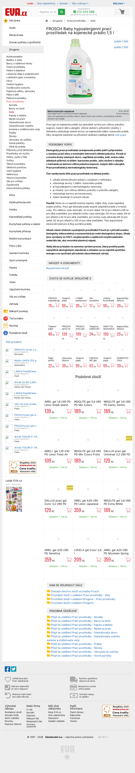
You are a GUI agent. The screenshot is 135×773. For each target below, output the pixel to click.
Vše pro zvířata (14, 181)
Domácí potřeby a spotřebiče (25, 42)
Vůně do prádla (17, 146)
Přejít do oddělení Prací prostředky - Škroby (76, 647)
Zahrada (13, 303)
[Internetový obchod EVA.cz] (18, 11)
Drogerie (14, 49)
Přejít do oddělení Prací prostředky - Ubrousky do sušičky (84, 651)
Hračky (13, 209)
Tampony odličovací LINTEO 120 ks (94, 330)
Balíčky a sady (14, 60)
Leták (30, 3)
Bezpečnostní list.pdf (57, 268)
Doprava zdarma (13, 724)
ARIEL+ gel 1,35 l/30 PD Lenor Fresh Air (56, 452)
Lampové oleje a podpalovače (22, 73)
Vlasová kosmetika (16, 177)
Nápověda (75, 715)
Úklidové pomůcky (16, 167)
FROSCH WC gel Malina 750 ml (94, 361)
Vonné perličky (17, 143)
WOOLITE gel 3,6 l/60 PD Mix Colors (87, 403)
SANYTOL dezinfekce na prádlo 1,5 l (109, 330)
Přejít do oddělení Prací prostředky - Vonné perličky (81, 655)
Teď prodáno (16, 318)
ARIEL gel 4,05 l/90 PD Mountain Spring (116, 551)
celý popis (120, 134)
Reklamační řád (34, 721)
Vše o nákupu (79, 3)
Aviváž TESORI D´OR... (26, 436)
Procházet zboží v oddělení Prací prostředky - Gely (80, 595)
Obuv (9, 80)
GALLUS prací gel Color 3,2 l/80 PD (55, 502)
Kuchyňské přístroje (20, 231)
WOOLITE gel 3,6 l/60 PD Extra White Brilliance (117, 504)
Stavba (13, 267)
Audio (12, 27)
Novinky (13, 325)
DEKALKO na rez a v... (26, 349)
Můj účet (118, 3)
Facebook (75, 718)
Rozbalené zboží (18, 332)
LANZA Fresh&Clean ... (26, 371)
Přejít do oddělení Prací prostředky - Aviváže (77, 617)
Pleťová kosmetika (16, 98)
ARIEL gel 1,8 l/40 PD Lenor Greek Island (57, 403)
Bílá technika (16, 35)
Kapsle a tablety (17, 115)
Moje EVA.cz (54, 712)
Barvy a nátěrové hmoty (19, 63)
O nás (29, 710)
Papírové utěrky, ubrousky (20, 91)
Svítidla (13, 274)
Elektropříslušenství (20, 202)
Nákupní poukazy (18, 311)
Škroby (13, 136)
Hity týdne (14, 20)
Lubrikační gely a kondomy (21, 77)
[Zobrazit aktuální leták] (14, 498)
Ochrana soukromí (31, 725)
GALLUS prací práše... (26, 404)
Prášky (12, 132)
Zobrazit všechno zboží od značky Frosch (75, 591)
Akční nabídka (12, 718)
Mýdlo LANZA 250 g (25, 360)
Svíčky (10, 160)
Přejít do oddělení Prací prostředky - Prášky (76, 644)
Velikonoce (12, 174)
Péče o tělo (15, 245)
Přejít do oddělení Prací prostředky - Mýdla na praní (81, 628)
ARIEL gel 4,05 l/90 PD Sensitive (56, 551)
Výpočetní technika (19, 289)
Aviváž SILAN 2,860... (26, 382)
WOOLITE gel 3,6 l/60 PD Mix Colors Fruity (87, 452)
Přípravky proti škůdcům (19, 150)
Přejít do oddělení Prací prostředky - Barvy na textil (80, 620)
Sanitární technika (19, 253)
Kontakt (64, 3)
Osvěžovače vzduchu (18, 87)
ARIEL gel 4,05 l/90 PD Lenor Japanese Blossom (86, 504)
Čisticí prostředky (15, 66)
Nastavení (53, 718)
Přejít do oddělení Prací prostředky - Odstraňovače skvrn (84, 632)
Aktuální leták (12, 715)
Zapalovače (12, 184)
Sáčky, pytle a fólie (16, 157)
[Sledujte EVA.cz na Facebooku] (7, 669)
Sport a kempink (18, 260)
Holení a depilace (15, 70)
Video (12, 282)
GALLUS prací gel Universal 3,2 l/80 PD (117, 452)
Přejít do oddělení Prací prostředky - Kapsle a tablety (81, 624)
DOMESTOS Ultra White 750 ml (123, 361)
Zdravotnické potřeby (18, 188)
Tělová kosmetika (15, 163)
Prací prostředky (15, 101)
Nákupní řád (33, 718)
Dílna (12, 195)
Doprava (31, 715)
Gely (11, 111)
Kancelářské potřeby (20, 216)
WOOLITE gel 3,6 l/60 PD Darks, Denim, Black (117, 405)
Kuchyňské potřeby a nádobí (24, 224)
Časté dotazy (76, 712)
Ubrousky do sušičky (20, 139)
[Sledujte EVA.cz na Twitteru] (13, 669)
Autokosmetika (14, 56)
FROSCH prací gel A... (26, 414)
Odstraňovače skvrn (20, 122)
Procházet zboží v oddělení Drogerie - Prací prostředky (83, 599)
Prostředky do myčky (18, 153)
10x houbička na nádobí (94, 300)
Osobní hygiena (14, 84)
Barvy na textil (16, 108)
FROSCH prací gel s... (26, 425)
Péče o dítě (12, 94)
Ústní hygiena (13, 170)
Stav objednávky (46, 3)
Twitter (73, 721)
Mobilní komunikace (20, 238)
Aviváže (13, 105)
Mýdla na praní (17, 118)
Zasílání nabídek (56, 721)
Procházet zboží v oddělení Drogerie (72, 602)
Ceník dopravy (122, 113)
